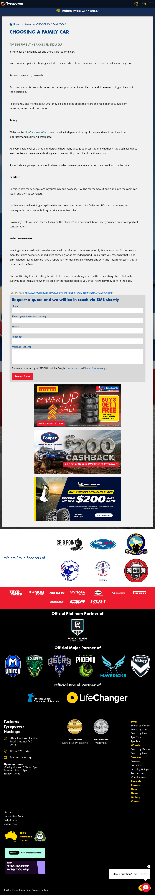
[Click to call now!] (136, 4)
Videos (135, 801)
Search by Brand (139, 733)
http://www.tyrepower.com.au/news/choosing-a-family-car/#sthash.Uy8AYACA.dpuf (68, 292)
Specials (136, 781)
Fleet (134, 789)
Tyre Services (137, 773)
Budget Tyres (10, 820)
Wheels (135, 745)
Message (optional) (22, 346)
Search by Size (139, 729)
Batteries (135, 761)
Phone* (29, 316)
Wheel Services (139, 777)
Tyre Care (136, 737)
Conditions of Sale (40, 890)
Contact (136, 785)
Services (136, 757)
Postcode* (17, 336)
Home (15, 24)
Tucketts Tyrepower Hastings (80, 10)
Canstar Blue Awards (14, 816)
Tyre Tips (135, 741)
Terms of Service (92, 368)
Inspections (136, 765)
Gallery (135, 797)
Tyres (134, 721)
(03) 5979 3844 (20, 751)
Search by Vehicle (140, 725)
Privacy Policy (72, 368)
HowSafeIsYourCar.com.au (40, 132)
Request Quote (22, 376)
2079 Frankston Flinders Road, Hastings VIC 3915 (24, 741)
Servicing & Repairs (141, 769)
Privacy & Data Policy (21, 890)
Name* (16, 306)
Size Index (9, 812)
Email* (15, 326)
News (134, 793)
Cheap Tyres (10, 824)
